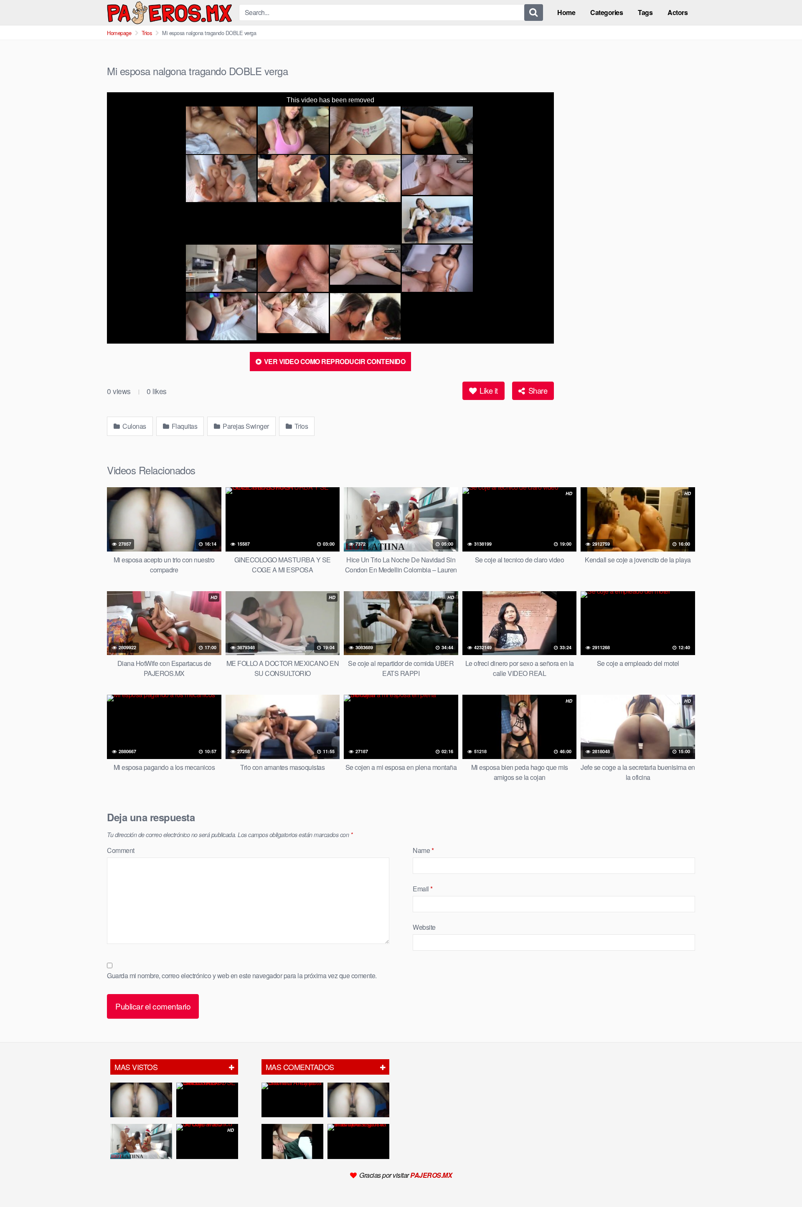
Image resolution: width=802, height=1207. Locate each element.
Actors (677, 12)
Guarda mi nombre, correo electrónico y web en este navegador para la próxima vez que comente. (242, 975)
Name (423, 850)
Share (536, 390)
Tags (645, 12)
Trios (147, 33)
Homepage (119, 33)
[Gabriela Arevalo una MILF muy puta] (292, 1100)
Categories (606, 12)
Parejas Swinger (245, 426)
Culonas (133, 426)
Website (424, 927)
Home (566, 12)
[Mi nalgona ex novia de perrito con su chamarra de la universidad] (292, 1141)
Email (423, 888)
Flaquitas (183, 426)
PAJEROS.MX (431, 1175)
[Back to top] (779, 1180)
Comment (121, 850)
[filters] (232, 1067)
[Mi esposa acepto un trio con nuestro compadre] (141, 1100)
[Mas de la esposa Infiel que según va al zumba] (358, 1141)
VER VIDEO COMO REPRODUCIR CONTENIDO (333, 361)
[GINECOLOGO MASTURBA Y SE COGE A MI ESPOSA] (207, 1100)
